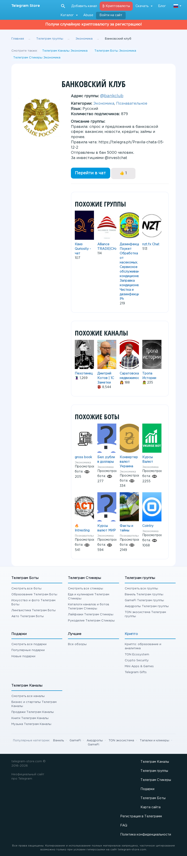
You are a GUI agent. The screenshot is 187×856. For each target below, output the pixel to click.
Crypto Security (137, 660)
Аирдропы (95, 740)
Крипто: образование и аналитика (143, 646)
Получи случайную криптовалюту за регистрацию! (93, 24)
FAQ (123, 825)
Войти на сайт (110, 15)
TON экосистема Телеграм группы (145, 614)
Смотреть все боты (26, 588)
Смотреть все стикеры (85, 588)
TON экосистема (121, 740)
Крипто (131, 633)
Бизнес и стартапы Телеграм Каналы (34, 704)
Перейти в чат (90, 173)
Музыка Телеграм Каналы (31, 724)
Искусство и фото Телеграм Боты (33, 602)
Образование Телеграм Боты (34, 594)
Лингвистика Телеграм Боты (33, 610)
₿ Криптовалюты (116, 6)
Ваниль (58, 740)
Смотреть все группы (141, 588)
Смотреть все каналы (28, 696)
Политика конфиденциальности (145, 834)
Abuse (88, 15)
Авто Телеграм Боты (27, 616)
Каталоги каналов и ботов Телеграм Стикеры (88, 606)
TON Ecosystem (137, 654)
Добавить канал (84, 6)
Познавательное (131, 103)
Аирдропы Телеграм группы (147, 606)
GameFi (75, 740)
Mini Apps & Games (139, 666)
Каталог (67, 15)
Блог (162, 6)
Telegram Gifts (136, 672)
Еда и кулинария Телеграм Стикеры (88, 596)
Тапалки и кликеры (154, 740)
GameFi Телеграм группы (144, 600)
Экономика (103, 103)
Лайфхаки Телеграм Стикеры (90, 614)
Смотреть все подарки (29, 644)
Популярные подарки (28, 650)
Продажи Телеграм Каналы (32, 712)
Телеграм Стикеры (155, 780)
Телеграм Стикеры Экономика (36, 57)
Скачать (141, 6)
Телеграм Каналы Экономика (65, 51)
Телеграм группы (154, 771)
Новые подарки (23, 656)
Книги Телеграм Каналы (30, 718)
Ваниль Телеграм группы (144, 594)
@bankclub (111, 96)
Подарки (147, 789)
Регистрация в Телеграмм (141, 816)
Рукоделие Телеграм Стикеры (91, 620)
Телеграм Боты (153, 798)
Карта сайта (150, 807)
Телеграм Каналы (154, 761)
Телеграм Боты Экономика (115, 51)
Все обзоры (77, 644)
